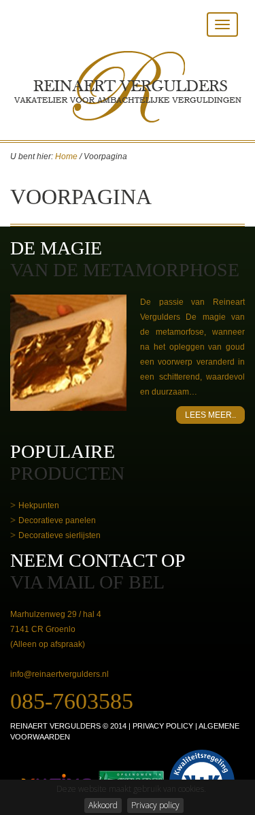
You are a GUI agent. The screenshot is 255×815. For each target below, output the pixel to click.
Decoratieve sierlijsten (59, 535)
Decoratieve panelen (57, 520)
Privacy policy (155, 805)
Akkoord (103, 805)
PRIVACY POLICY (163, 726)
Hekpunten (38, 505)
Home (66, 156)
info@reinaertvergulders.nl (59, 674)
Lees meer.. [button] (210, 415)
